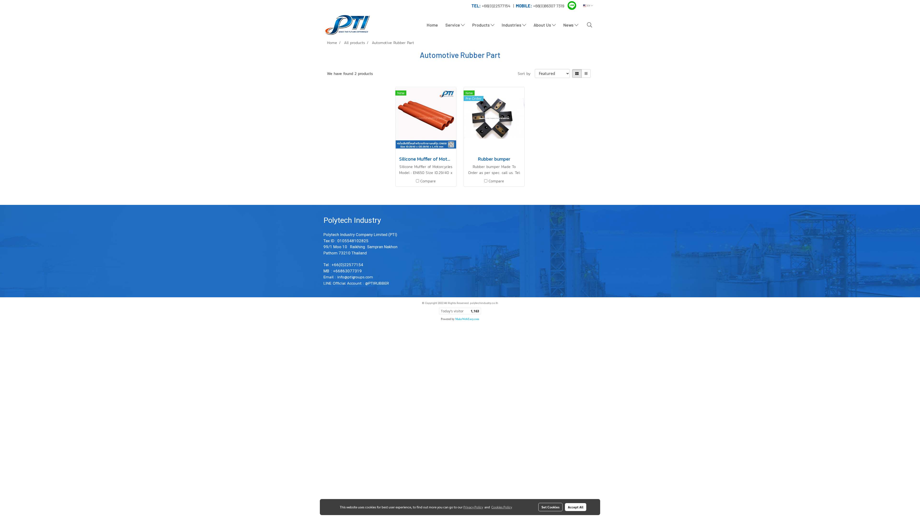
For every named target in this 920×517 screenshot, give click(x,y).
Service (453, 25)
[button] (589, 24)
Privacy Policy (473, 507)
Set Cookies (550, 507)
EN (588, 5)
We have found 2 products (350, 73)
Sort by (526, 73)
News (569, 25)
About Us (543, 25)
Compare (428, 181)
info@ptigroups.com (355, 277)
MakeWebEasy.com (467, 319)
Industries (512, 25)
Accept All (575, 507)
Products (481, 25)
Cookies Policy (501, 507)
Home (432, 25)
